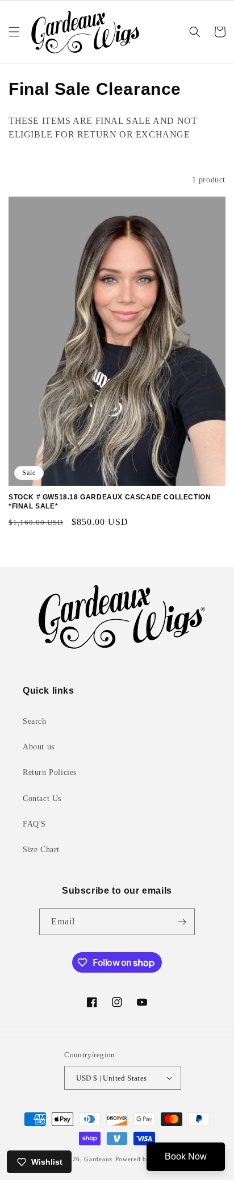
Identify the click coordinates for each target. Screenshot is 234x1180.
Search (35, 721)
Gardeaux (99, 1159)
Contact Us (42, 798)
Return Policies (50, 772)
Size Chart (41, 849)
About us (39, 747)
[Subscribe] (181, 921)
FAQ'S (34, 824)
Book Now (186, 1156)
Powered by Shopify (146, 1159)
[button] (14, 31)
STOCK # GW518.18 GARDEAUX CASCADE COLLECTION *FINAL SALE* (110, 501)
